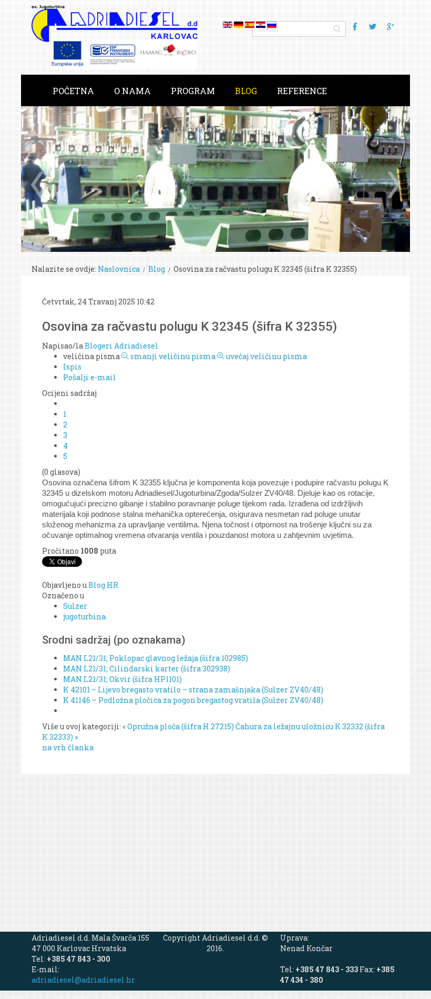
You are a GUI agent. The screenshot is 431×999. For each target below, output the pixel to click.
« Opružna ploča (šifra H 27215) (178, 726)
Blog (156, 269)
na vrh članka (68, 747)
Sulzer (75, 606)
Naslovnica (119, 269)
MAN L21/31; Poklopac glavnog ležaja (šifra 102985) (155, 658)
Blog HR (103, 585)
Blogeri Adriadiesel (121, 346)
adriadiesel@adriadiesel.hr (83, 980)
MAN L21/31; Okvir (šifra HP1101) (122, 679)
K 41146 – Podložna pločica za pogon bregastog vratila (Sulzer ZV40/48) (193, 700)
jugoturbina (84, 616)
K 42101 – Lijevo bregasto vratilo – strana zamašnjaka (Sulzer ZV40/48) (193, 690)
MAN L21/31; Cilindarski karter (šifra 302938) (146, 669)
